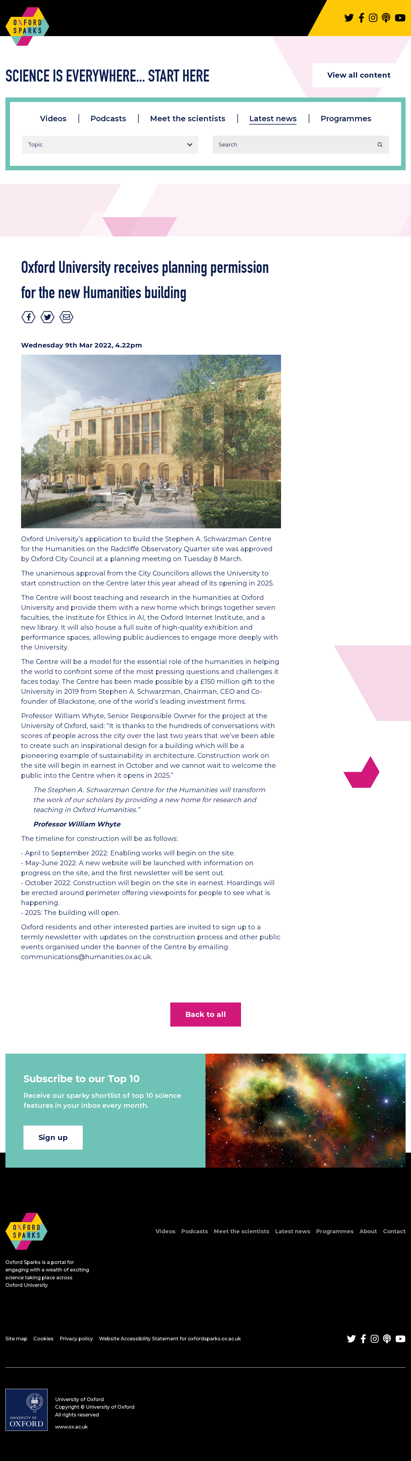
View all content (359, 75)
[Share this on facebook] (28, 317)
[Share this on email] (66, 317)
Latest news (273, 118)
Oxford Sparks (27, 23)
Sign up (53, 1137)
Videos (53, 118)
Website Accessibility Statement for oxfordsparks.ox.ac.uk (170, 1339)
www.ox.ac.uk (71, 1427)
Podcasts (108, 118)
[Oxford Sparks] (26, 1256)
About (368, 1231)
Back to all (205, 1014)
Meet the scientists (187, 118)
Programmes (346, 118)
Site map (16, 1339)
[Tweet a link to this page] (47, 317)
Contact (394, 1231)
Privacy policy (76, 1339)
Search (380, 145)
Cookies (43, 1339)
